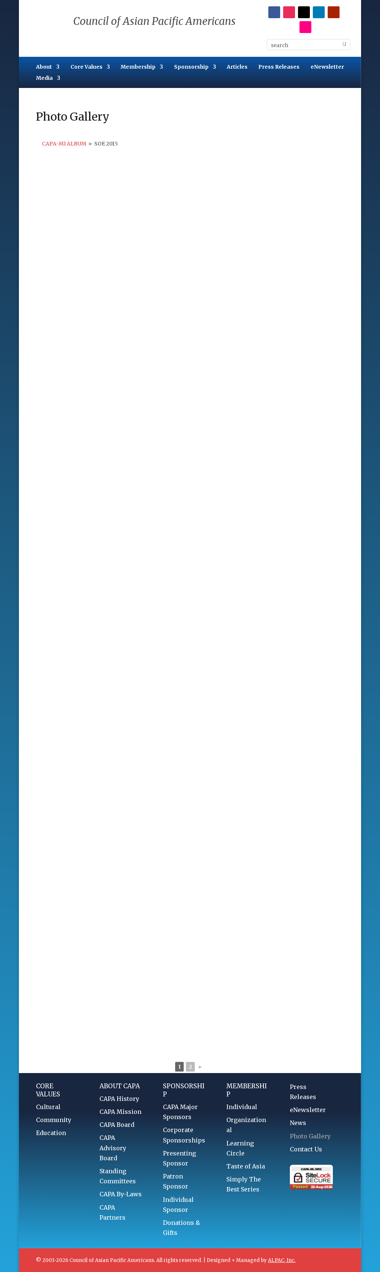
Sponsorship (191, 67)
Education (51, 1133)
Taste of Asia (245, 1166)
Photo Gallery (310, 1136)
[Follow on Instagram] (289, 12)
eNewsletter (327, 67)
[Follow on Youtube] (334, 12)
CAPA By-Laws (120, 1194)
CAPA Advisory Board (112, 1147)
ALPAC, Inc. (281, 1260)
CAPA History (119, 1098)
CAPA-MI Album (64, 143)
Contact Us (306, 1149)
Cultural (48, 1107)
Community (53, 1120)
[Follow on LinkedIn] (319, 12)
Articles (237, 67)
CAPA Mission (120, 1111)
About (44, 67)
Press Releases (278, 67)
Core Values (86, 67)
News (298, 1123)
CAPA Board (116, 1124)
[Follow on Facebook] (274, 12)
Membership (138, 67)
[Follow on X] (304, 12)
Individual (241, 1107)
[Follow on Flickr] (305, 27)
